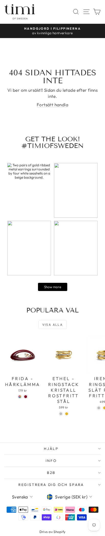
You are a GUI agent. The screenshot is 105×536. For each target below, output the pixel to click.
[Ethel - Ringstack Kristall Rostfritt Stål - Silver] (61, 414)
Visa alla (52, 325)
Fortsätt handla (52, 104)
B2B (51, 472)
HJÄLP (51, 448)
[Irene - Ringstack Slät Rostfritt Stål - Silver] (99, 408)
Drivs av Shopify (53, 532)
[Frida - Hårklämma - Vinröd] (26, 397)
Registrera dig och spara (51, 484)
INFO (51, 460)
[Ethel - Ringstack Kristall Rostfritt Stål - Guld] (67, 414)
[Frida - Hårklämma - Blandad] (20, 397)
